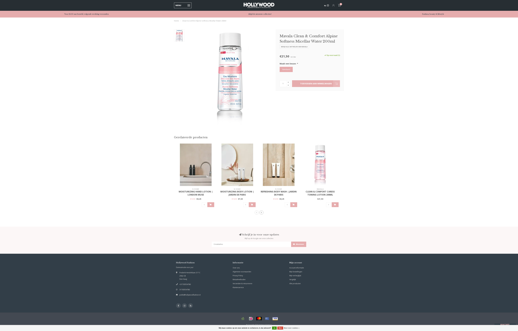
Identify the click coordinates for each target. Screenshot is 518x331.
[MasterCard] (259, 319)
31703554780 (184, 289)
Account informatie (296, 268)
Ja (274, 328)
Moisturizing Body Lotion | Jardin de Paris (237, 193)
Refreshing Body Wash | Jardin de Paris (279, 193)
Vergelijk (292, 279)
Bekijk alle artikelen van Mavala (294, 47)
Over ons (236, 268)
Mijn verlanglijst (295, 275)
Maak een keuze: (289, 63)
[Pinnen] (267, 319)
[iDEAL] (251, 319)
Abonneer (299, 244)
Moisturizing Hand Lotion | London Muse (196, 193)
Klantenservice (238, 287)
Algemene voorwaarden (242, 272)
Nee (280, 328)
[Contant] (242, 319)
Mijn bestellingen (295, 272)
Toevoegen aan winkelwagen (316, 83)
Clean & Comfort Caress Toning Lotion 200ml (320, 193)
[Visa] (275, 319)
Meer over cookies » (291, 328)
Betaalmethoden (239, 279)
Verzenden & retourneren (242, 283)
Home (176, 21)
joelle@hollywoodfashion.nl (190, 295)
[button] (257, 212)
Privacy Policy (238, 275)
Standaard (286, 69)
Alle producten (295, 283)
